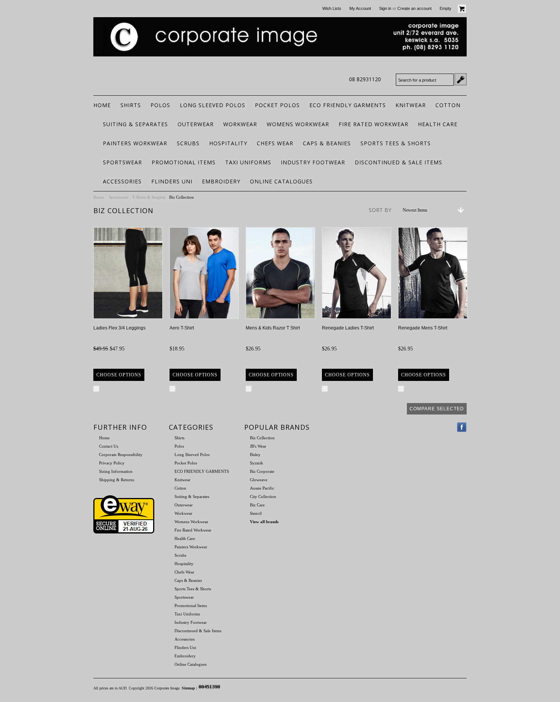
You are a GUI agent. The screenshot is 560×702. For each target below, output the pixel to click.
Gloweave (258, 479)
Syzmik (256, 463)
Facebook (462, 427)
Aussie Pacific (262, 488)
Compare (112, 388)
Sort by (380, 210)
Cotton (448, 105)
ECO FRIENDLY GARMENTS (347, 105)
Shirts (130, 105)
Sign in (385, 8)
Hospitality (228, 143)
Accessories (122, 181)
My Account (360, 8)
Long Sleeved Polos (212, 105)
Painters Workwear (135, 143)
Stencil (256, 513)
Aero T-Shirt (182, 328)
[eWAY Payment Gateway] (123, 532)
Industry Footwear (313, 162)
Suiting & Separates (135, 124)
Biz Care (257, 505)
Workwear (240, 124)
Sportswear (122, 162)
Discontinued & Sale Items (398, 162)
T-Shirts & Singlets (148, 197)
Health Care (438, 124)
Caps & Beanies (327, 143)
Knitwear (410, 105)
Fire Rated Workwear (373, 124)
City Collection (263, 496)
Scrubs (188, 143)
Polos (160, 105)
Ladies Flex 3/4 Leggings (119, 328)
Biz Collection (262, 437)
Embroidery (221, 181)
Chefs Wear (275, 143)
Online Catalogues (281, 181)
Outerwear (196, 124)
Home (98, 197)
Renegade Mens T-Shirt (422, 328)
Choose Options (118, 375)
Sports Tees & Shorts (395, 143)
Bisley (255, 454)
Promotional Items (184, 162)
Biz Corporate (262, 471)
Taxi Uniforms (248, 162)
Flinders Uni (171, 181)
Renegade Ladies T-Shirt (348, 328)
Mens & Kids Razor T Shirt (273, 328)
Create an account (414, 8)
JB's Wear (258, 446)
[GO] (460, 79)
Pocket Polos (277, 105)
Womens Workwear (298, 124)
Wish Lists (331, 8)
